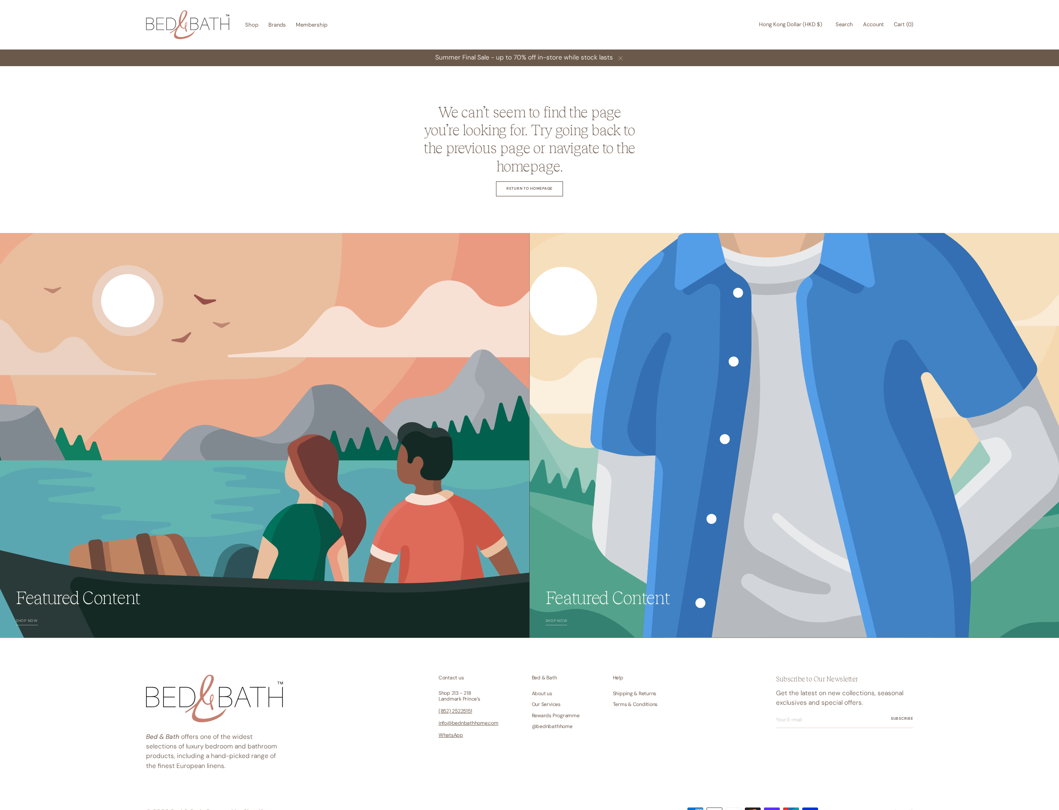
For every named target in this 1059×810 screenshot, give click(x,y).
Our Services (546, 704)
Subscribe (902, 718)
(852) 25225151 (455, 711)
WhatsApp (451, 735)
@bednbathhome (552, 726)
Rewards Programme (556, 715)
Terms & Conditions (635, 704)
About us (542, 694)
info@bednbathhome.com (468, 723)
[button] (790, 25)
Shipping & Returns (635, 694)
